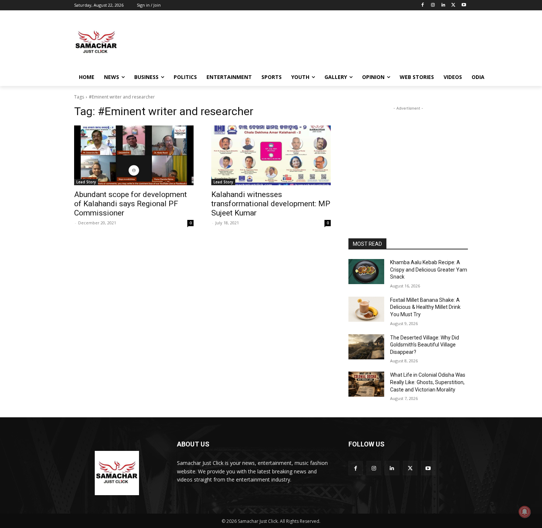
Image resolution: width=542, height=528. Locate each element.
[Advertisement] (326, 42)
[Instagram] (433, 5)
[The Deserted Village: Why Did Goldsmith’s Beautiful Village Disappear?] (366, 346)
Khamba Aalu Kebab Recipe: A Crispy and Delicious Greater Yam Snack (428, 269)
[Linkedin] (443, 5)
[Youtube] (463, 5)
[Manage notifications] (525, 512)
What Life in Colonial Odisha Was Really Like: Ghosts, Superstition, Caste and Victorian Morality (427, 382)
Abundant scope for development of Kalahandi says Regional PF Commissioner (130, 203)
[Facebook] (422, 5)
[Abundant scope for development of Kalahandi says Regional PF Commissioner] (134, 155)
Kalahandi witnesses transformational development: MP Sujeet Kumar (270, 203)
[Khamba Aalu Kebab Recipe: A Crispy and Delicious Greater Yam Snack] (366, 271)
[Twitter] (453, 5)
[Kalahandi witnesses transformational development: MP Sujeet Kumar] (271, 155)
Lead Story (86, 181)
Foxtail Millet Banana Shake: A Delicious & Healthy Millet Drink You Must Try (425, 307)
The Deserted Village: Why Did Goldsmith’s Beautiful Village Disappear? (424, 345)
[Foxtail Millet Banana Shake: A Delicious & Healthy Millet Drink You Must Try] (366, 309)
